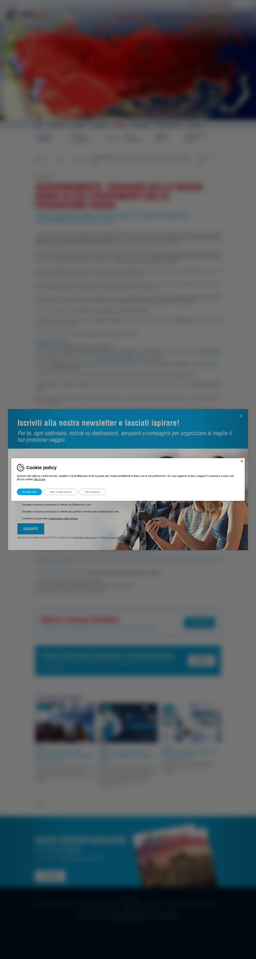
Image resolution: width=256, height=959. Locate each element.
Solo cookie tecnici (61, 491)
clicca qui (39, 479)
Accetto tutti (29, 491)
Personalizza (92, 491)
